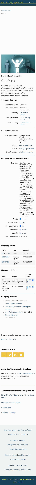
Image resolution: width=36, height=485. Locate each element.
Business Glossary (8, 413)
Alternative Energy (23, 113)
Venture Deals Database (11, 8)
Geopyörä (12, 339)
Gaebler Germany (12, 470)
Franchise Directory (17, 440)
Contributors (6, 408)
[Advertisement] (18, 34)
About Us (16, 430)
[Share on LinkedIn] (15, 354)
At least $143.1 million (24, 123)
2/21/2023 (5, 262)
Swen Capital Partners (13, 304)
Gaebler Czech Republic (17, 465)
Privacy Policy (13, 434)
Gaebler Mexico (24, 455)
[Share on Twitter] (9, 354)
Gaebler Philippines (18, 459)
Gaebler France (11, 455)
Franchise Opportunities (10, 403)
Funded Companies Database (24, 8)
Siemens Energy (11, 315)
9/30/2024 (6, 254)
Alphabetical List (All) (6, 10)
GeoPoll (4, 339)
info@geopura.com (26, 152)
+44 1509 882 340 (25, 146)
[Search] (29, 2)
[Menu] (33, 2)
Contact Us (24, 434)
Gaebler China (25, 470)
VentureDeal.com (26, 373)
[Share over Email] (21, 354)
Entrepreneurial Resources (17, 445)
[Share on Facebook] (4, 354)
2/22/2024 (6, 257)
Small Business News (18, 449)
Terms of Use (26, 430)
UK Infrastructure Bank (14, 312)
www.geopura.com (26, 149)
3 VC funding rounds (24, 118)
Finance (3, 8)
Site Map (7, 430)
